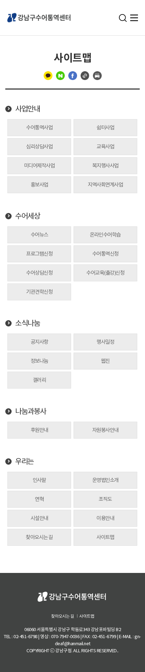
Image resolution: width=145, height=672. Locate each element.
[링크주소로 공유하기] (85, 75)
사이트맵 (105, 537)
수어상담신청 (39, 272)
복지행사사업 (105, 165)
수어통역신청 (105, 253)
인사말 (39, 480)
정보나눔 (39, 361)
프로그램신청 (39, 253)
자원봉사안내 (105, 430)
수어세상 (27, 216)
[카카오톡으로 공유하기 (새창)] (48, 75)
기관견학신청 (39, 291)
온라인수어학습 (105, 234)
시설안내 (39, 518)
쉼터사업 (105, 127)
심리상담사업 (39, 146)
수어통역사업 (39, 127)
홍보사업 (39, 184)
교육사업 (105, 146)
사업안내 (27, 109)
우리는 (24, 461)
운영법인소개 (105, 480)
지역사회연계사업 (105, 184)
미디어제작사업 (39, 165)
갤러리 (39, 380)
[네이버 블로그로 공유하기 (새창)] (60, 75)
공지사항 (39, 341)
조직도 (105, 499)
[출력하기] (97, 75)
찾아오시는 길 (39, 537)
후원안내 (39, 430)
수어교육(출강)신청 (105, 272)
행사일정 (105, 341)
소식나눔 (27, 323)
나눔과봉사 (30, 411)
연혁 (39, 499)
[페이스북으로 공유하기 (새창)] (72, 75)
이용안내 (105, 518)
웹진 (105, 361)
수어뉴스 (39, 234)
